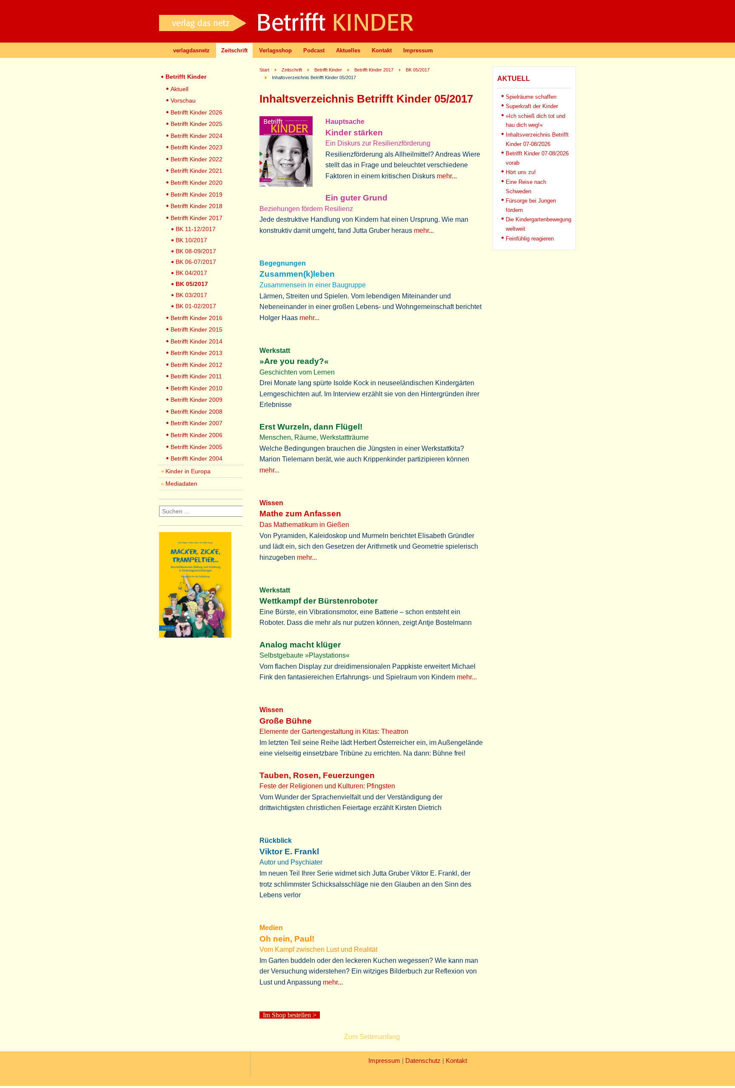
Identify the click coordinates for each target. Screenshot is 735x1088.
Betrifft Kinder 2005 (196, 447)
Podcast (314, 50)
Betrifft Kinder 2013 (196, 352)
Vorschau (183, 100)
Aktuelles (348, 50)
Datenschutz (423, 1060)
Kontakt (382, 50)
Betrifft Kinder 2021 (196, 170)
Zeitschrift (234, 50)
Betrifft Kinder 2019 (196, 194)
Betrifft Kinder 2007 (196, 423)
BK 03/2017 (191, 295)
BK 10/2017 (191, 240)
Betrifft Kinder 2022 (196, 159)
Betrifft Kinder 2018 (196, 206)
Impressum (418, 50)
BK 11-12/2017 (196, 229)
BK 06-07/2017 (196, 261)
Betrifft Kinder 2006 (196, 435)
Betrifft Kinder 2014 (196, 341)
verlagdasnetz (191, 50)
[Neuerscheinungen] (195, 635)
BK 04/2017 (191, 272)
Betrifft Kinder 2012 (196, 364)
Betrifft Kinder (185, 76)
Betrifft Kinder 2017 (196, 218)
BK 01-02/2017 (196, 306)
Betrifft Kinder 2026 (196, 112)
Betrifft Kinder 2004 (196, 458)
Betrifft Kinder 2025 (196, 123)
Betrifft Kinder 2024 (196, 135)
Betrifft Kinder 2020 (196, 182)
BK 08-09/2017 (196, 251)
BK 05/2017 (192, 284)
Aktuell (179, 89)
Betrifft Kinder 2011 (196, 376)
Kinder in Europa (188, 471)
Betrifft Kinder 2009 (196, 399)
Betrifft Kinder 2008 (196, 411)
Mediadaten (181, 483)
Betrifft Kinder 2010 (196, 388)
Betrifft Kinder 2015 (196, 329)
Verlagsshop (275, 50)
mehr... (447, 176)
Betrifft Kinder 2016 (196, 318)
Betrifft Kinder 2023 (196, 147)
